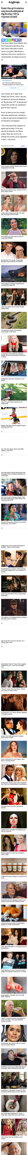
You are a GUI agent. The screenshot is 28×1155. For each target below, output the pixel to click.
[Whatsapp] (9, 40)
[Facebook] (2, 40)
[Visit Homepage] (14, 2)
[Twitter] (6, 40)
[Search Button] (26, 2)
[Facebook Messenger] (16, 40)
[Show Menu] (2, 2)
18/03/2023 (3, 20)
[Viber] (20, 40)
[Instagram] (13, 40)
